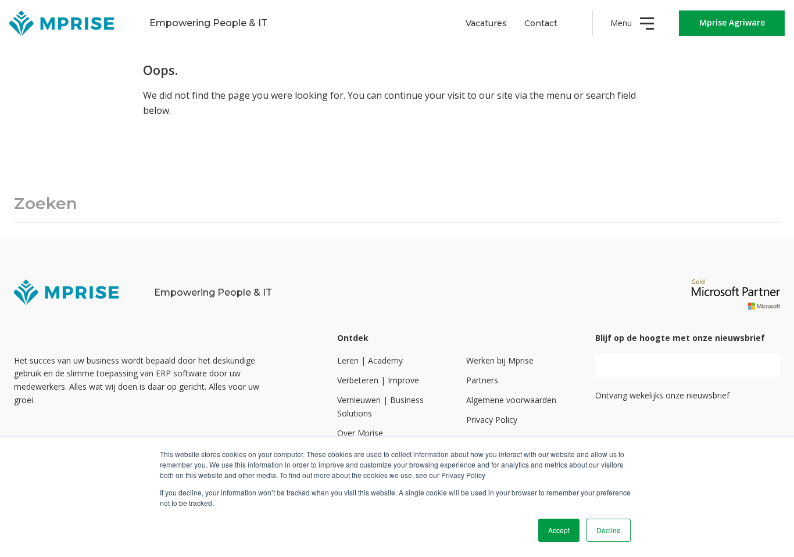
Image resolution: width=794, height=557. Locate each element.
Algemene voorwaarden (511, 399)
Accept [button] (559, 530)
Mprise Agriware (732, 22)
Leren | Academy (370, 360)
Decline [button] (608, 530)
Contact (540, 23)
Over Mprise (360, 433)
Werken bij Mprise (500, 360)
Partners (482, 380)
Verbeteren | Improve (378, 380)
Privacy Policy (491, 419)
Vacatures (486, 23)
